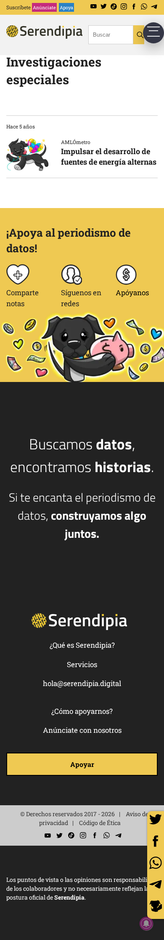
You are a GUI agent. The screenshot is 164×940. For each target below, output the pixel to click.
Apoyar (82, 764)
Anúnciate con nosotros (82, 730)
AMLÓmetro (75, 142)
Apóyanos (132, 292)
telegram (155, 884)
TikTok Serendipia (113, 6)
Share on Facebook (155, 841)
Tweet (155, 819)
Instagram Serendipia (123, 6)
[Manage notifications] (146, 923)
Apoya (66, 7)
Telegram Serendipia (154, 6)
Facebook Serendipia (134, 6)
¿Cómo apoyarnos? (82, 711)
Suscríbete (18, 7)
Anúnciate (44, 7)
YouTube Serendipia (93, 6)
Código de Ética (100, 823)
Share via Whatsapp (155, 863)
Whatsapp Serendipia (144, 6)
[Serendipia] (56, 39)
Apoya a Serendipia (155, 907)
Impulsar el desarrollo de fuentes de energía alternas (108, 156)
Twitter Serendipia (103, 6)
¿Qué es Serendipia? (82, 645)
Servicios (82, 664)
